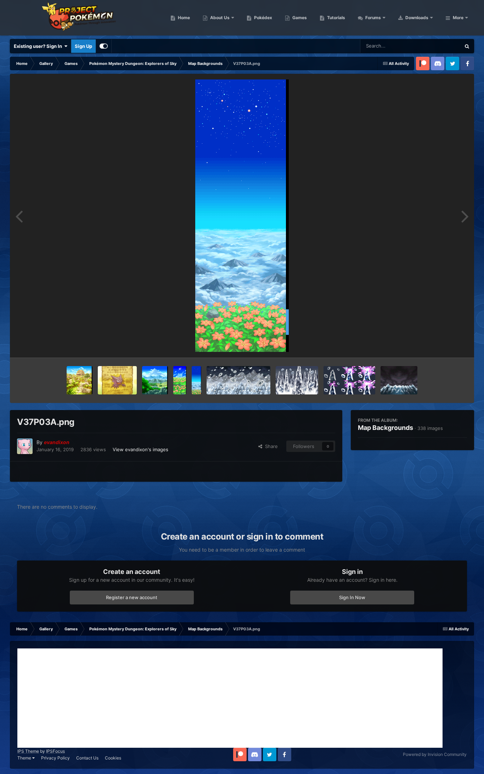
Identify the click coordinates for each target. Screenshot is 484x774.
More (458, 17)
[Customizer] (103, 46)
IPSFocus (55, 751)
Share (270, 446)
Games (299, 17)
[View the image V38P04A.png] (399, 380)
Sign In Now (352, 597)
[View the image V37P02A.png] (179, 380)
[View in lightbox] (242, 215)
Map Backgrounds (385, 427)
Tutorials (335, 17)
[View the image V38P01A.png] (238, 380)
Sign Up (83, 46)
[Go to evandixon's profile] (25, 446)
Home (183, 17)
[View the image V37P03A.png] (197, 380)
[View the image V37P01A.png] (155, 380)
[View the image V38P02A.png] (297, 380)
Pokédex (262, 17)
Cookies (113, 758)
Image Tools (445, 345)
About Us (219, 17)
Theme (24, 758)
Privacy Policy (55, 758)
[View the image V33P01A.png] (79, 380)
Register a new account (131, 597)
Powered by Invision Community (435, 754)
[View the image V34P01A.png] (117, 380)
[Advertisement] (230, 698)
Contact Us (87, 758)
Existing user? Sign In (39, 46)
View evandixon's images (140, 449)
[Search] (467, 46)
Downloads (416, 17)
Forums (372, 17)
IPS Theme (28, 751)
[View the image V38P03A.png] (349, 380)
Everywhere (439, 46)
